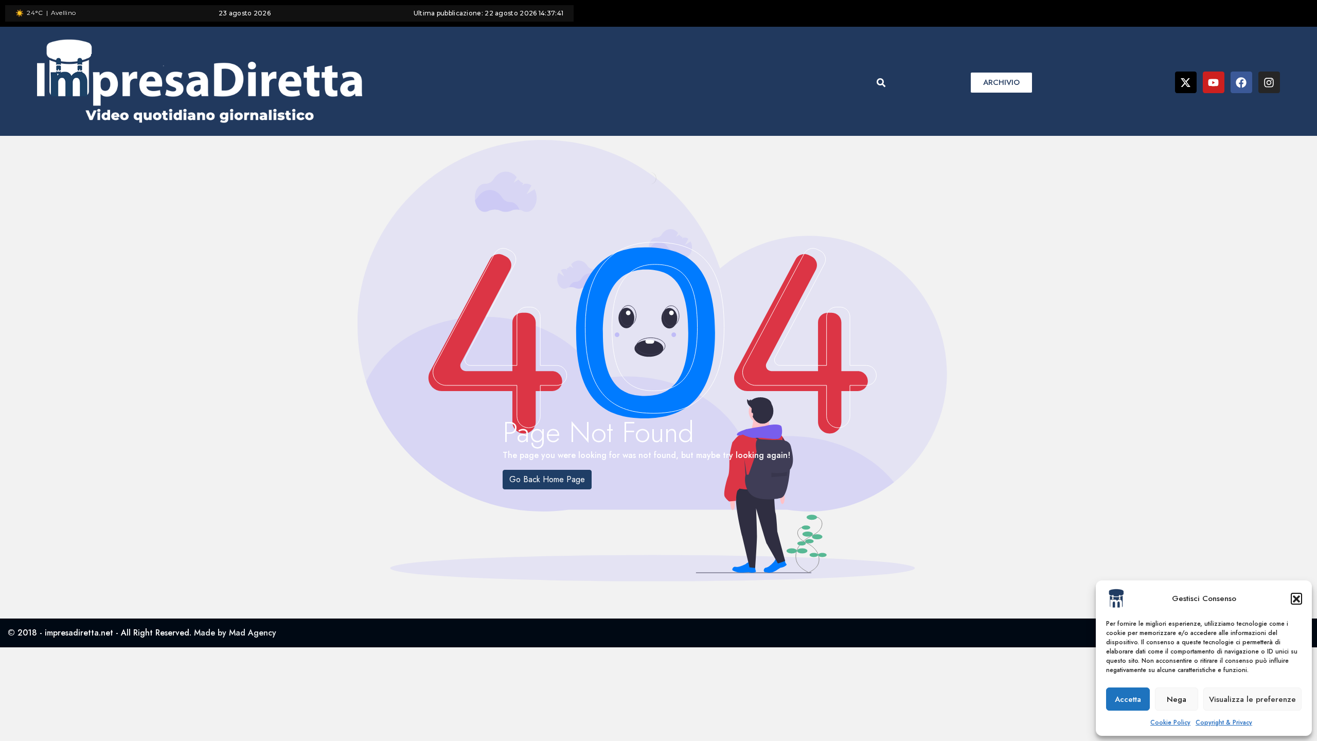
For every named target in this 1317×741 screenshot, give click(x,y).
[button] (1296, 598)
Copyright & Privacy (1224, 722)
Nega (1176, 699)
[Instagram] (1269, 82)
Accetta (1128, 699)
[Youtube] (1213, 82)
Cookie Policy (1170, 722)
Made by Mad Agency (235, 633)
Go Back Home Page (547, 479)
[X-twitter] (1186, 82)
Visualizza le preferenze (1252, 699)
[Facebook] (1241, 82)
